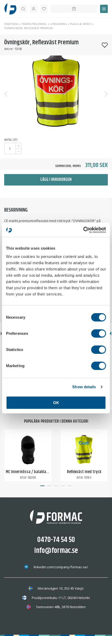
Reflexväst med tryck (84, 472)
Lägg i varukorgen (56, 179)
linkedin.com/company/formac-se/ (61, 567)
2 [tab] (49, 486)
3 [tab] (56, 486)
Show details (84, 387)
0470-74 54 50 (56, 539)
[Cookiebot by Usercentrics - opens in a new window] (83, 229)
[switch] (98, 333)
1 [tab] (42, 486)
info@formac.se (56, 550)
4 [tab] (63, 486)
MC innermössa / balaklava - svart (34, 472)
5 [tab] (69, 486)
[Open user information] (34, 9)
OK (56, 402)
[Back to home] (10, 9)
